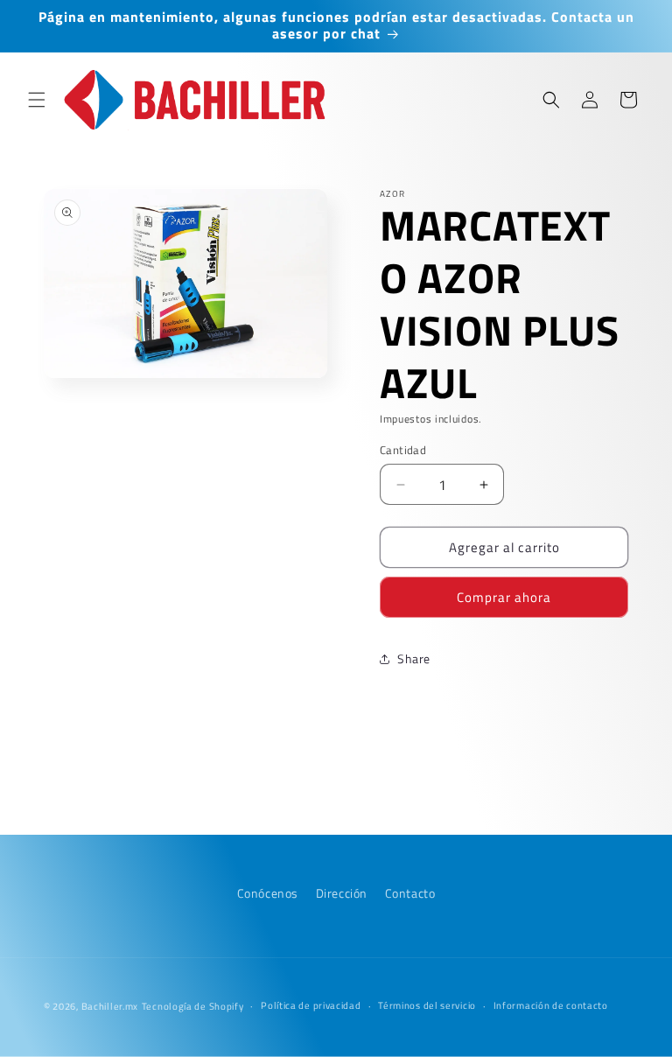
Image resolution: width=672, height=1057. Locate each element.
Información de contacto (551, 1005)
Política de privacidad (310, 1005)
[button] (37, 99)
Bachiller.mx (109, 1006)
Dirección (342, 893)
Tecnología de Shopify (193, 1006)
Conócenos (267, 893)
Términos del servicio (427, 1005)
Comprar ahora (504, 597)
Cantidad (403, 450)
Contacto (410, 893)
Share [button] (413, 658)
